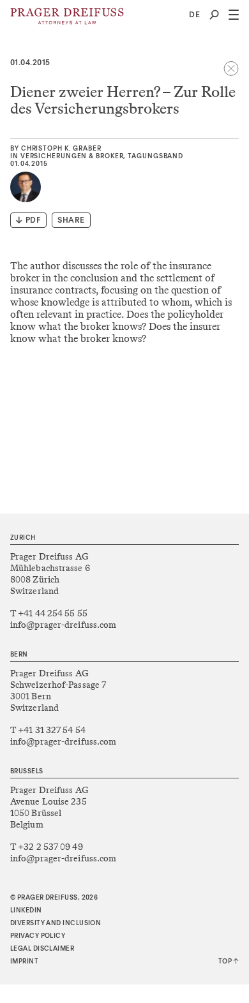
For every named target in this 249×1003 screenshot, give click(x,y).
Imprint (24, 961)
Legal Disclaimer (42, 949)
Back (231, 68)
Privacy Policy (37, 936)
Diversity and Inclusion (55, 923)
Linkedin (26, 910)
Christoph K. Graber (61, 148)
